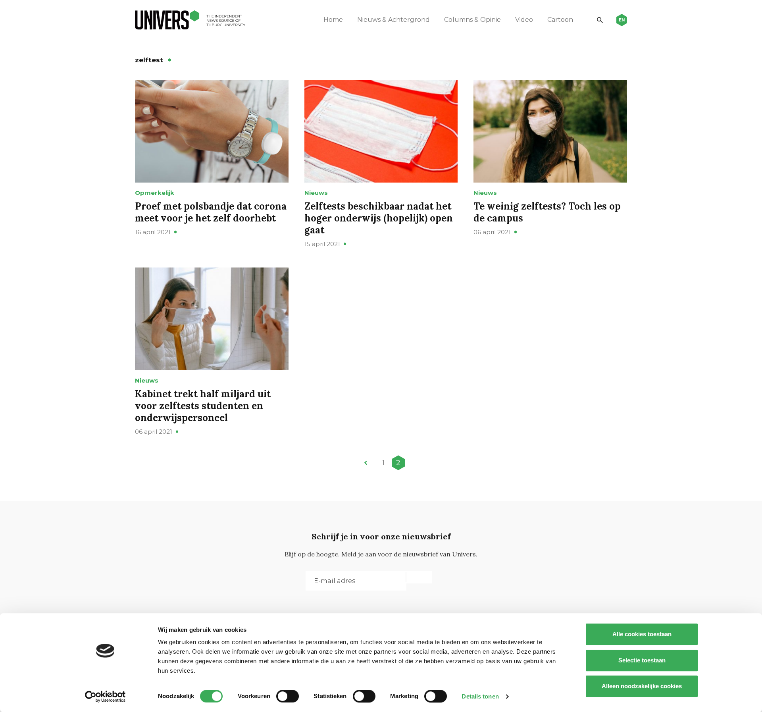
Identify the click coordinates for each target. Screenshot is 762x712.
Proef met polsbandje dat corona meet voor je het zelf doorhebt (211, 212)
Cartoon (560, 19)
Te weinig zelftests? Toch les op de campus (547, 212)
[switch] (287, 696)
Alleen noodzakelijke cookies (642, 686)
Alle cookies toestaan (642, 634)
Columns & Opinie (472, 19)
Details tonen (480, 696)
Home (333, 19)
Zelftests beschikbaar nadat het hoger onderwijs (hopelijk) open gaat (378, 218)
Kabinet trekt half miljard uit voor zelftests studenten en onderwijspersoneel (203, 406)
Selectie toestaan (642, 660)
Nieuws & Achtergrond (393, 19)
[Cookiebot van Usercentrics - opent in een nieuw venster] (105, 696)
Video (524, 19)
